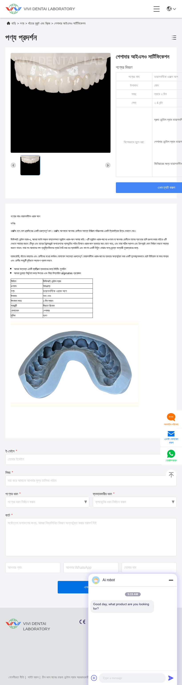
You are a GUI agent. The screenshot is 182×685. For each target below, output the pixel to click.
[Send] (170, 678)
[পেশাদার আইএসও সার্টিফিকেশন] (61, 103)
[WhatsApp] (171, 454)
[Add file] (94, 678)
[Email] (171, 434)
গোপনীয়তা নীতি (16, 677)
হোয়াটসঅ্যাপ (171, 460)
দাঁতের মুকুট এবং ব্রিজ (39, 23)
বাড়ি (14, 23)
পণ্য (22, 23)
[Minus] (171, 580)
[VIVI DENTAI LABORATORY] (13, 8)
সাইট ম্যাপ (33, 677)
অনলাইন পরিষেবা (171, 424)
